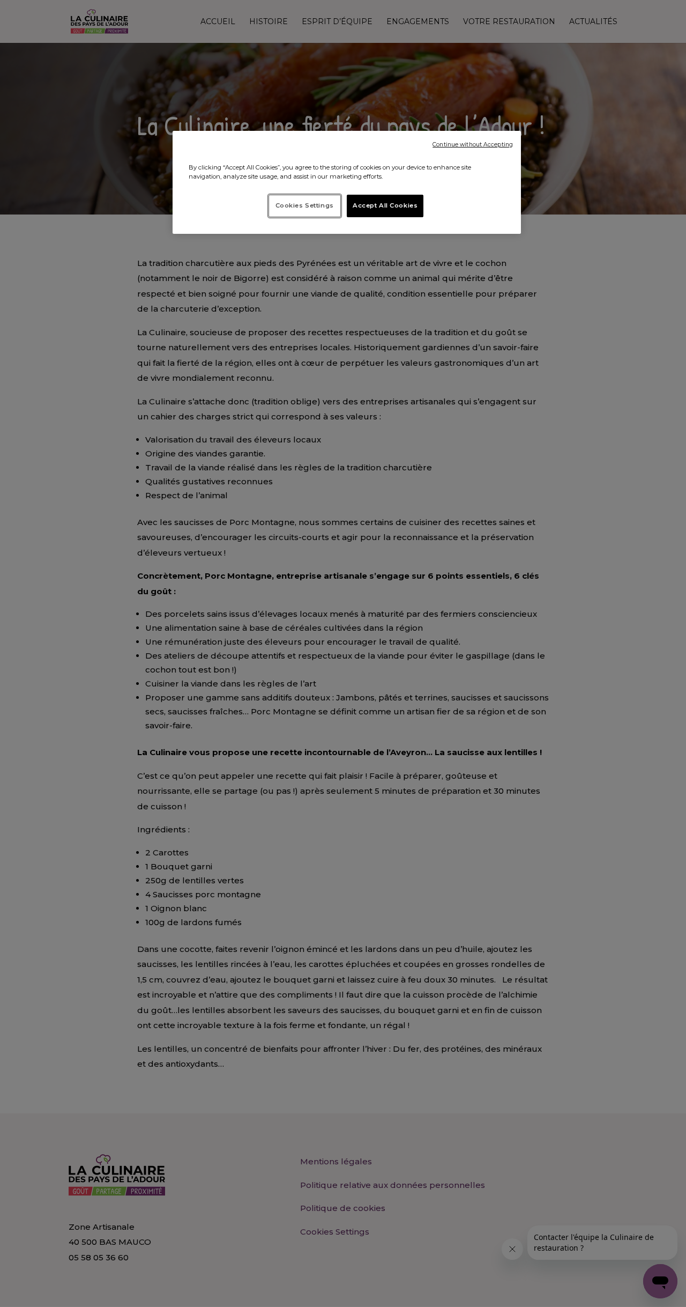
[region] (347, 182)
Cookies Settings (304, 205)
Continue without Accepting (473, 144)
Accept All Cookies (385, 205)
